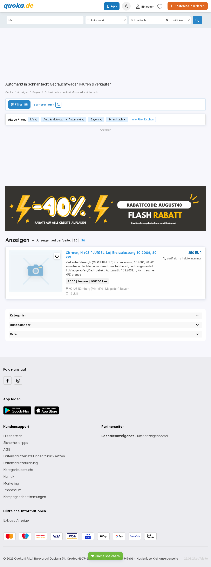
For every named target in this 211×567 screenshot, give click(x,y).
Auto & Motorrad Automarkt (62, 119)
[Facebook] (7, 380)
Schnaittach (115, 119)
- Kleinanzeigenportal (134, 436)
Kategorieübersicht (18, 470)
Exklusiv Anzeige (16, 520)
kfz (32, 119)
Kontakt (9, 476)
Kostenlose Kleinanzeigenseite (157, 558)
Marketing (11, 483)
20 (75, 240)
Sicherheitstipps (15, 443)
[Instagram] (18, 380)
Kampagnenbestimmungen (24, 497)
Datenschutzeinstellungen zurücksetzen (34, 456)
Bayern (94, 119)
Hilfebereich (12, 436)
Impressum (12, 490)
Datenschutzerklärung (20, 463)
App (114, 6)
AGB (7, 449)
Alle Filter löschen (143, 119)
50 (83, 240)
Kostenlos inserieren (189, 6)
